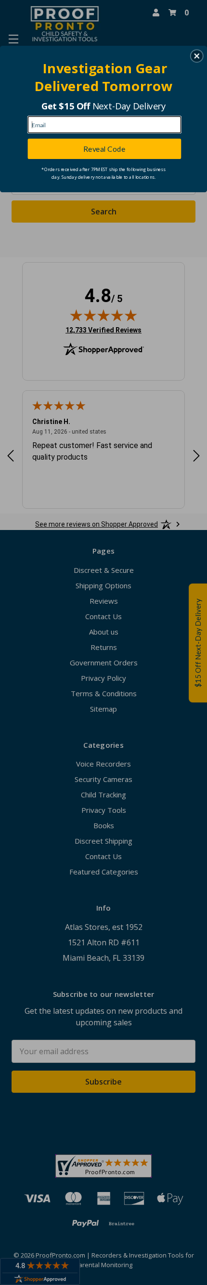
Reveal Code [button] (104, 148)
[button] (197, 56)
